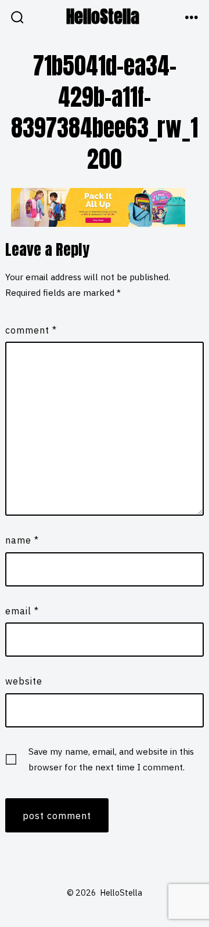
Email (22, 611)
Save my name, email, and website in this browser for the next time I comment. (111, 759)
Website (23, 681)
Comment (31, 330)
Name (22, 540)
